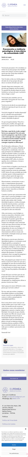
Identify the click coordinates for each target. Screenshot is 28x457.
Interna (12, 29)
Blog (10, 27)
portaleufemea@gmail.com (16, 397)
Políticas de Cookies (8, 424)
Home (21, 27)
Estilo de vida (15, 27)
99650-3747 (16, 398)
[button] (25, 429)
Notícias (16, 29)
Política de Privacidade (9, 420)
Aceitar (14, 445)
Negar (14, 449)
